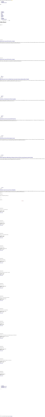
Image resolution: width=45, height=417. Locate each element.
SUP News (2, 11)
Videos (2, 14)
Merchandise (2, 18)
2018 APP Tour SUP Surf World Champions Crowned (7, 138)
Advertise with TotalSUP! (4, 2)
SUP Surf (2, 135)
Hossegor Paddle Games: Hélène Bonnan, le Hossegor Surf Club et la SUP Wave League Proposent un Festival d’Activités (16, 157)
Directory (2, 16)
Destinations (2, 15)
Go (9, 20)
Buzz (1, 96)
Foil (1, 13)
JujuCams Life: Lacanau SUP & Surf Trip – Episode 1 (7, 59)
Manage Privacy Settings (3, 387)
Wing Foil (2, 76)
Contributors (2, 1)
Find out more (1, 212)
